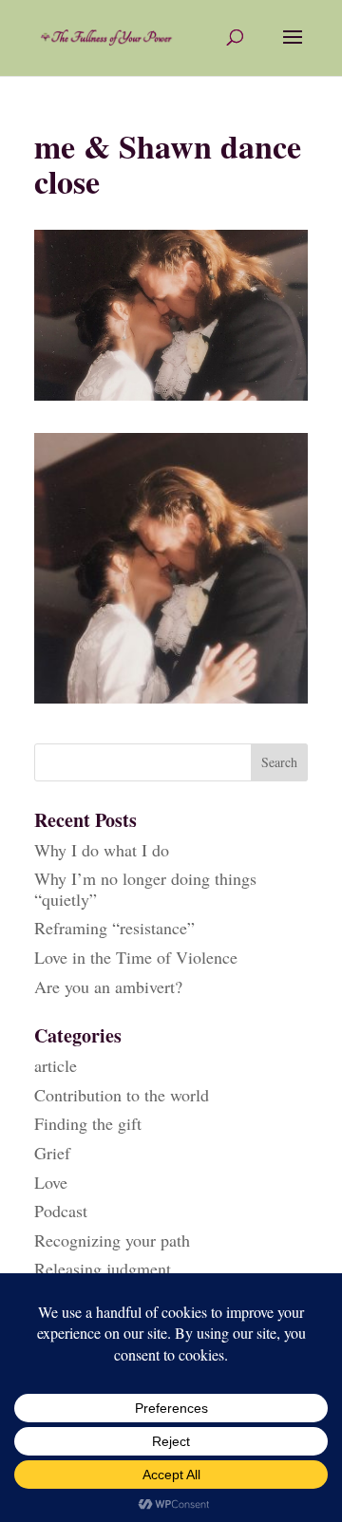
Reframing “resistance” (114, 927)
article (55, 1065)
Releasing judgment (102, 1268)
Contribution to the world (121, 1094)
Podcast (60, 1210)
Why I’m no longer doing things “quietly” (145, 889)
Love (50, 1182)
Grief (52, 1152)
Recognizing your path (112, 1240)
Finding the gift (88, 1123)
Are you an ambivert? (108, 986)
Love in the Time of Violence (136, 957)
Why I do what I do (101, 849)
